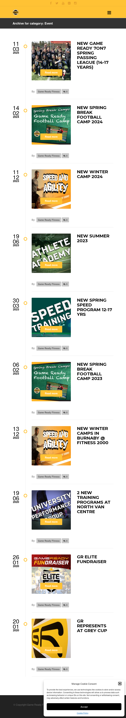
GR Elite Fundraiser (91, 559)
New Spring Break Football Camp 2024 (91, 114)
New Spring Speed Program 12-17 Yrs (94, 307)
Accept (84, 706)
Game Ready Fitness (49, 91)
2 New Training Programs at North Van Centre (93, 502)
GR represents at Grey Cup (92, 625)
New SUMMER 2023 (93, 238)
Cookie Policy (82, 713)
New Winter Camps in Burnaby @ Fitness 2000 (92, 435)
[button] (119, 683)
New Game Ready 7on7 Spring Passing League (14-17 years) (92, 55)
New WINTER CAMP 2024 (92, 174)
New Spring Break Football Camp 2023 (91, 371)
